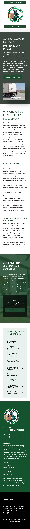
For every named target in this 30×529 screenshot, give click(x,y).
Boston (18, 511)
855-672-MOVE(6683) (16, 2)
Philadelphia (6, 511)
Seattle (10, 513)
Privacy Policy (7, 474)
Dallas (21, 508)
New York (12, 506)
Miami (10, 508)
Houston (15, 508)
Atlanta (13, 511)
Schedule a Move (8, 467)
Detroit (5, 513)
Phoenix (23, 511)
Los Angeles (20, 506)
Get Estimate (15, 26)
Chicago (5, 508)
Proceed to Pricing (12, 77)
